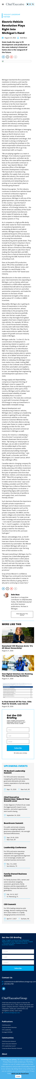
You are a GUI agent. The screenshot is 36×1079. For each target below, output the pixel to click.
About (4, 1054)
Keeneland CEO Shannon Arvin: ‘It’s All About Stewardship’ (17, 647)
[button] (3, 57)
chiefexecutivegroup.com (12, 1012)
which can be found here (20, 1073)
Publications (7, 1021)
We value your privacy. (20, 753)
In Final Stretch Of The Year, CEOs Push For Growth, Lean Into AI (16, 703)
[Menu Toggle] (3, 4)
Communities (8, 1038)
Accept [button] (18, 1076)
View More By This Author (22, 614)
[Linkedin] (3, 988)
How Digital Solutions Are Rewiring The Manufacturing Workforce (17, 675)
